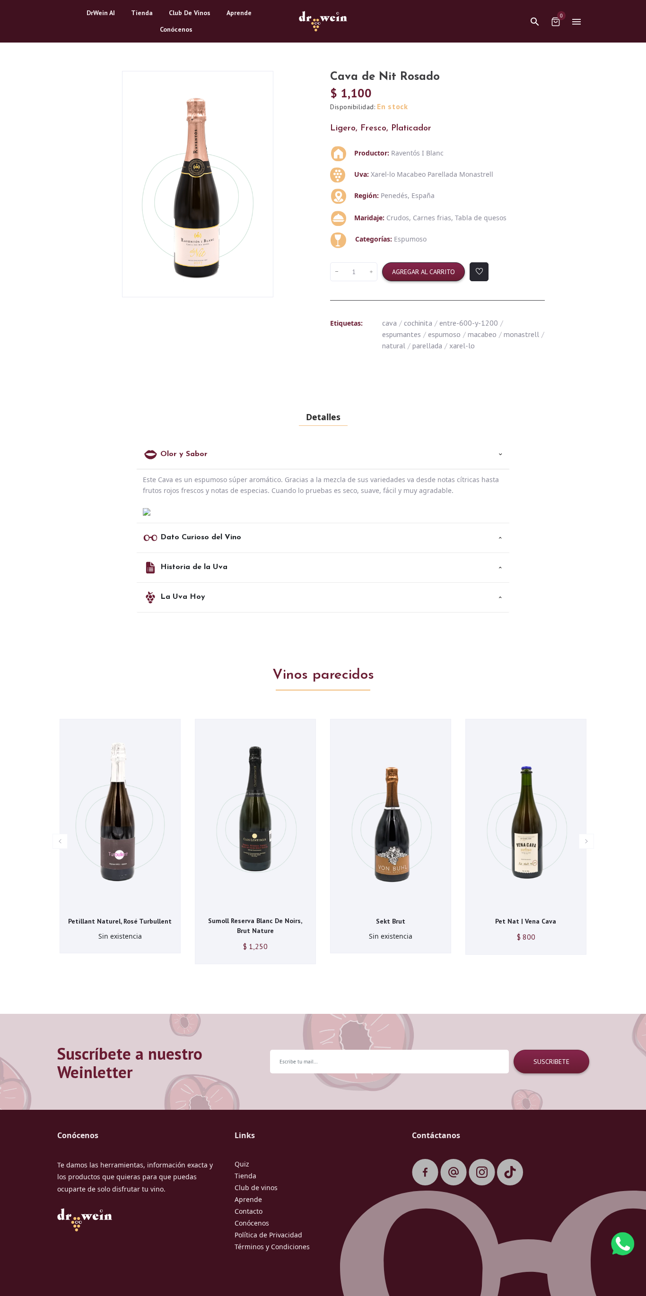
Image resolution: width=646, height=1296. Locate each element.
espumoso (447, 334)
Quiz (242, 1163)
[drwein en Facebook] (425, 1172)
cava (392, 323)
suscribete (551, 1061)
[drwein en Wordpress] (510, 1172)
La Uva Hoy (182, 597)
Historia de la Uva (193, 567)
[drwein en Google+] (453, 1172)
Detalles (323, 417)
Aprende (248, 1199)
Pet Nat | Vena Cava (525, 921)
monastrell (524, 334)
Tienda (245, 1175)
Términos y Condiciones (272, 1246)
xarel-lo (462, 345)
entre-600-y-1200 (471, 323)
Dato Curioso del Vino (200, 537)
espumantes (404, 334)
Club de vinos (256, 1187)
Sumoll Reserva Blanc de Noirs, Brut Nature (255, 925)
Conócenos (252, 1222)
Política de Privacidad (268, 1234)
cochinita (420, 323)
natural (396, 345)
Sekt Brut (390, 921)
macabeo (485, 334)
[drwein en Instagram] (482, 1172)
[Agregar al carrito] (105, 902)
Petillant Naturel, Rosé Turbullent (120, 921)
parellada (429, 345)
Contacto (248, 1211)
